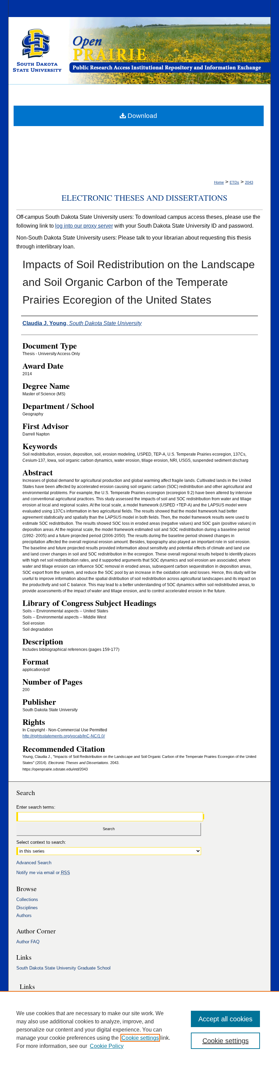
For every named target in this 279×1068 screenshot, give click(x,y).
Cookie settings (140, 1038)
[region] (139, 1029)
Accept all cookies (225, 1019)
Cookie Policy (107, 1046)
